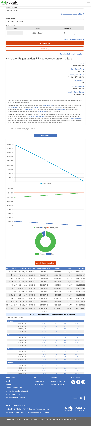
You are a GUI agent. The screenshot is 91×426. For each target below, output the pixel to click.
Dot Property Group (13, 412)
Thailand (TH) (21, 409)
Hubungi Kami (39, 381)
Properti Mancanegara (14, 388)
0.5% (44, 324)
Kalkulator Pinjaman (58, 381)
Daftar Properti (39, 384)
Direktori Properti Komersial (16, 398)
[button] (88, 3)
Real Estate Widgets (58, 384)
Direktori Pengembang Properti (17, 391)
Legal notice (71, 419)
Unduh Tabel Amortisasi (45, 263)
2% (65, 324)
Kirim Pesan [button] (45, 135)
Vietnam (39, 409)
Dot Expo (45, 412)
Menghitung (45, 43)
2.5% (77, 324)
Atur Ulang (45, 48)
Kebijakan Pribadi (59, 419)
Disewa (8, 384)
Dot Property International (31, 412)
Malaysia (46, 409)
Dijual (8, 381)
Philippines (31, 409)
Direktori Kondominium (14, 394)
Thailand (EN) (10, 409)
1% (56, 324)
